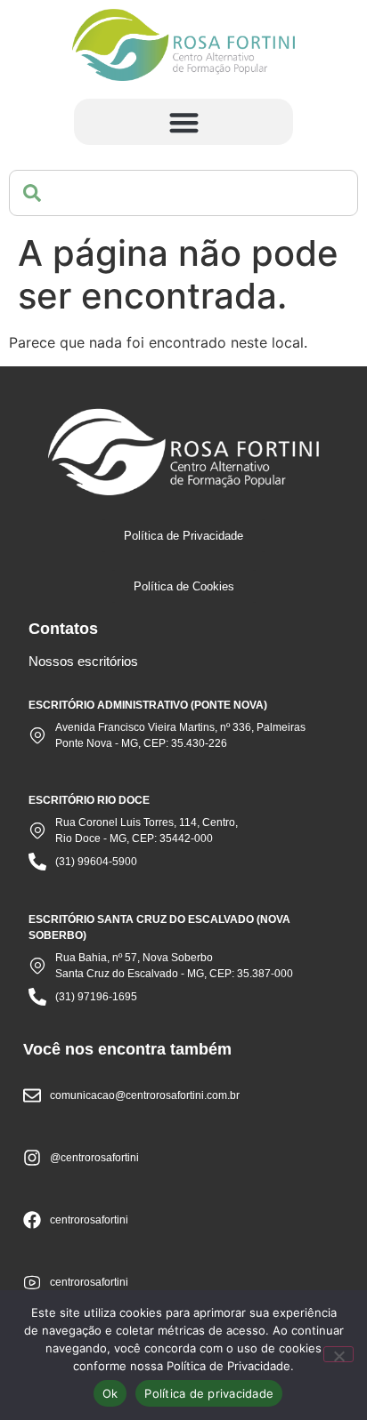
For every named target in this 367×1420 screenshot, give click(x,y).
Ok (110, 1393)
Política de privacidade (208, 1393)
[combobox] (183, 193)
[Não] (338, 1354)
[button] (184, 122)
